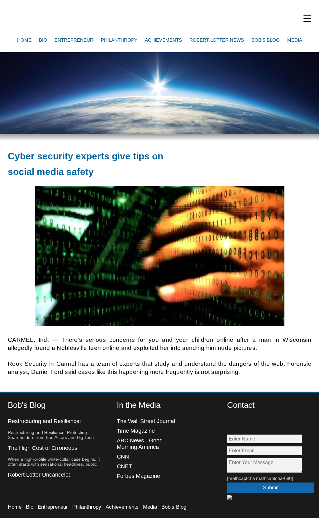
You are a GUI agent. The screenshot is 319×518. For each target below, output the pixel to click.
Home (24, 40)
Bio (43, 40)
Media (294, 40)
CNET (124, 466)
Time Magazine (136, 431)
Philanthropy (119, 40)
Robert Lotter (52, 17)
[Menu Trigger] (307, 17)
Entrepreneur (74, 40)
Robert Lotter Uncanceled (40, 475)
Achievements (163, 40)
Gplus (259, 423)
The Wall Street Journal (146, 421)
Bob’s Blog (265, 40)
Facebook (232, 423)
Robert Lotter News (216, 40)
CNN (123, 457)
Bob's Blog (26, 405)
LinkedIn (272, 423)
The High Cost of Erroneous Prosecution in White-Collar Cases (50, 451)
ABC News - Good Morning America (140, 443)
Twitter (245, 423)
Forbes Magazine (138, 476)
